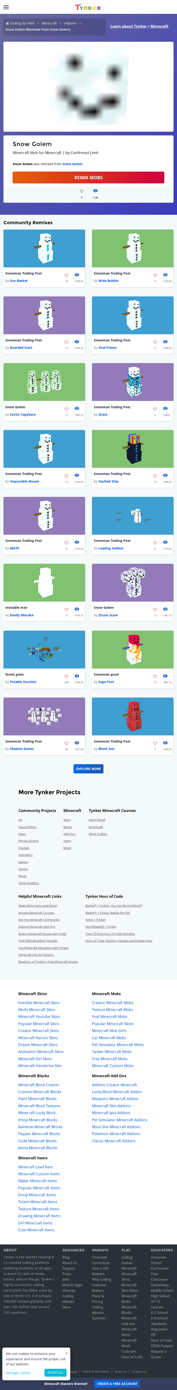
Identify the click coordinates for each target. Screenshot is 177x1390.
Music (22, 876)
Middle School (162, 1290)
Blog (66, 1257)
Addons (70, 23)
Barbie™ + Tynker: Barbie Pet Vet (108, 913)
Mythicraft (96, 827)
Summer (99, 1318)
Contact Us (139, 1371)
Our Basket (19, 280)
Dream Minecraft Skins (38, 1044)
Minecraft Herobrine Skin (40, 1065)
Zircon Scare (108, 615)
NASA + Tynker (96, 920)
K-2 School (159, 1312)
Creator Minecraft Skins (38, 1030)
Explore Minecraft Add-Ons (36, 927)
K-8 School (159, 1318)
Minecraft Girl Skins (35, 1058)
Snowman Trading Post (23, 273)
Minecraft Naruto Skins (38, 1037)
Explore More (88, 769)
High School (160, 1296)
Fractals (23, 848)
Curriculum (101, 1262)
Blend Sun (106, 748)
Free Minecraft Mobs (110, 1058)
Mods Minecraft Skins (36, 1009)
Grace (102, 414)
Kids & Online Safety (96, 1371)
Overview (99, 1257)
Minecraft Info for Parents (36, 955)
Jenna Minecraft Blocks (37, 1147)
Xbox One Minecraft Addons (116, 1126)
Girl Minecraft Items (35, 1223)
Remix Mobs (88, 177)
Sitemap (68, 1290)
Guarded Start (21, 347)
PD (153, 1334)
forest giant (14, 674)
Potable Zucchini (23, 682)
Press (66, 1273)
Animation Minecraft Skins (41, 1051)
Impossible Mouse (24, 481)
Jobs (65, 1279)
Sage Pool (106, 682)
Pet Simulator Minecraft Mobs (118, 1044)
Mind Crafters (98, 834)
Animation (25, 855)
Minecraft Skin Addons (111, 1105)
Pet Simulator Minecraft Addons (120, 1119)
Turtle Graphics (28, 883)
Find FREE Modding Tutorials (37, 941)
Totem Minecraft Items (37, 1201)
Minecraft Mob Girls (109, 1030)
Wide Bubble (108, 280)
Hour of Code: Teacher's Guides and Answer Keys (119, 941)
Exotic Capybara (22, 414)
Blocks (67, 827)
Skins (67, 820)
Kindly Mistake (21, 615)
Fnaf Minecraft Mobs (109, 1016)
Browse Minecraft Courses (36, 913)
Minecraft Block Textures (39, 1105)
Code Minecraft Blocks (37, 1140)
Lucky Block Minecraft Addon (117, 1091)
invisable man (16, 607)
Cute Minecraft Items (36, 1229)
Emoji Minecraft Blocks (37, 1119)
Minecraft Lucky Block (37, 1112)
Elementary (160, 1285)
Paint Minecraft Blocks (37, 1098)
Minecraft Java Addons (111, 1112)
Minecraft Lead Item (35, 1166)
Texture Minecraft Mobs (112, 1009)
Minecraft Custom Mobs (113, 1065)
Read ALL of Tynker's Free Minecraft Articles (48, 962)
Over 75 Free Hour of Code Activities (110, 934)
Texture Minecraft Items (38, 1208)
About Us (69, 1262)
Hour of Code (132, 1356)
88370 (14, 548)
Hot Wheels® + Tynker (101, 927)
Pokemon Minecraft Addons (116, 1133)
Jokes (22, 834)
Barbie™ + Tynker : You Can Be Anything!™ (114, 906)
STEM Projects (162, 1345)
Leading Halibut (111, 548)
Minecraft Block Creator (38, 1084)
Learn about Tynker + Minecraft (139, 26)
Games (23, 862)
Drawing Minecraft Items (39, 1215)
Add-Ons (69, 834)
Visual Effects (27, 827)
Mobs (67, 848)
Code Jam (128, 1351)
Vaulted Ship (108, 481)
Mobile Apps (72, 1285)
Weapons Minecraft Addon (115, 1098)
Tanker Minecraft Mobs (112, 1051)
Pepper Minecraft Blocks (39, 1133)
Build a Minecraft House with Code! (42, 934)
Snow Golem (72, 164)
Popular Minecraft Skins (38, 1023)
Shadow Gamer (22, 748)
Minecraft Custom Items (39, 1173)
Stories (23, 869)
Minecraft (49, 23)
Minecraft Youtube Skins (39, 1016)
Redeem (98, 1273)
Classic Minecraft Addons (114, 1140)
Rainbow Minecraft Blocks (40, 1126)
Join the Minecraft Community (39, 920)
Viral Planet (107, 347)
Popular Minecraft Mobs (113, 1023)
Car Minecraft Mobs (109, 1037)
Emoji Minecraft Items (37, 1194)
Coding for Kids (22, 23)
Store (66, 1307)
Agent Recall (97, 820)
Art (20, 820)
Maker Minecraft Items (37, 1180)
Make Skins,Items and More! (37, 906)
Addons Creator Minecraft (114, 1084)
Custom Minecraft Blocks (39, 1091)
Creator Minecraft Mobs (112, 1002)
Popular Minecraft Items (39, 1187)
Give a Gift (100, 1268)
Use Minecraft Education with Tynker (43, 948)
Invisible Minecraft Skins (39, 1002)
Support (68, 1268)
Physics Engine (28, 841)
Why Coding (101, 1279)
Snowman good (106, 674)
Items (67, 841)
